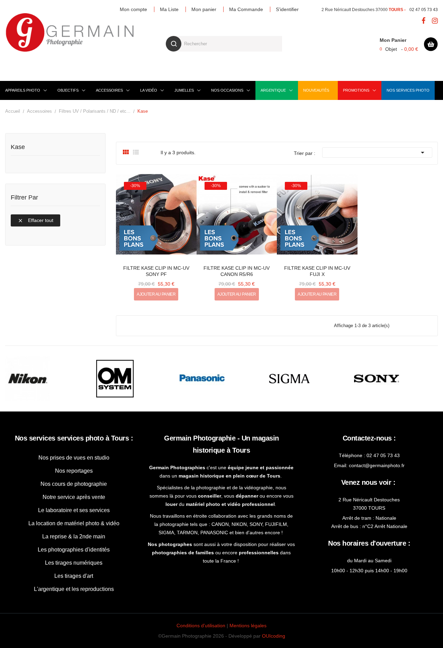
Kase (18, 147)
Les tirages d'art (73, 576)
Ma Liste (169, 9)
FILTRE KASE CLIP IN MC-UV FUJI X (317, 271)
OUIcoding (273, 636)
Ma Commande (246, 9)
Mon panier (203, 9)
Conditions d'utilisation (201, 625)
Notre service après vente (74, 497)
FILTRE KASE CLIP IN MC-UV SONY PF (156, 271)
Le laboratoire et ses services (74, 510)
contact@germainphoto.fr (377, 465)
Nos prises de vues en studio (73, 458)
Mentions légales (247, 625)
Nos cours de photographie (73, 484)
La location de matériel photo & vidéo (73, 523)
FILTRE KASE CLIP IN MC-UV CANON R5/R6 (237, 271)
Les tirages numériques (73, 563)
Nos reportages (74, 471)
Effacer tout (35, 220)
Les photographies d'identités (74, 550)
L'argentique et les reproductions (74, 589)
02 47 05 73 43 (423, 9)
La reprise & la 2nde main (73, 536)
